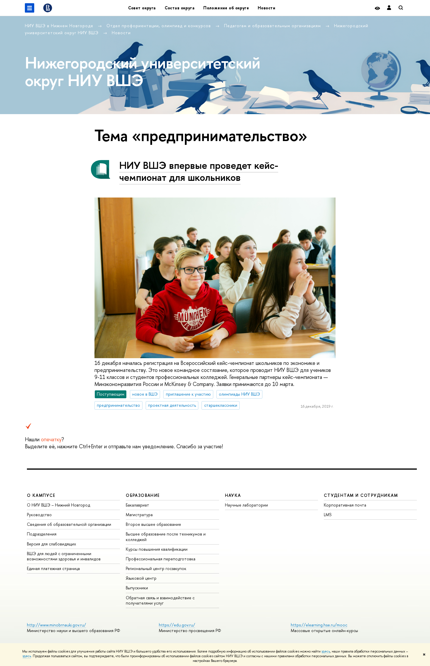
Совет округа (142, 8)
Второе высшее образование (153, 524)
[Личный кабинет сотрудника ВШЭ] (389, 8)
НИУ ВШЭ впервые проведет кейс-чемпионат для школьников (198, 171)
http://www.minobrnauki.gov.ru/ (56, 625)
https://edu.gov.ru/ (177, 625)
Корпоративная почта (345, 505)
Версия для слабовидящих (51, 544)
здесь (325, 651)
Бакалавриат (137, 505)
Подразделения (41, 534)
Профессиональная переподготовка (160, 559)
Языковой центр (141, 578)
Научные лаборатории (246, 505)
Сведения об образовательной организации (69, 524)
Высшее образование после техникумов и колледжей (166, 536)
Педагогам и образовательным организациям (273, 25)
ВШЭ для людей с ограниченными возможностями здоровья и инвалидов (64, 556)
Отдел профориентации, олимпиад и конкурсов (159, 25)
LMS (327, 514)
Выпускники (137, 588)
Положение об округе (226, 8)
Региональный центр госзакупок (156, 568)
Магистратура (139, 514)
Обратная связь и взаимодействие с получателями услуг (160, 600)
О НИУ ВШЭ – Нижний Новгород (58, 505)
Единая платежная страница (53, 568)
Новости (266, 8)
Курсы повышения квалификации (157, 549)
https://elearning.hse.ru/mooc (319, 625)
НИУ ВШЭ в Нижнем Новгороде (60, 25)
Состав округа (180, 8)
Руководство (39, 514)
